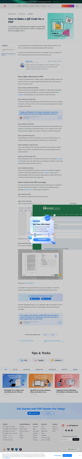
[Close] (80, 455)
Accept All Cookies (67, 455)
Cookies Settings (57, 455)
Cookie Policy (7, 457)
